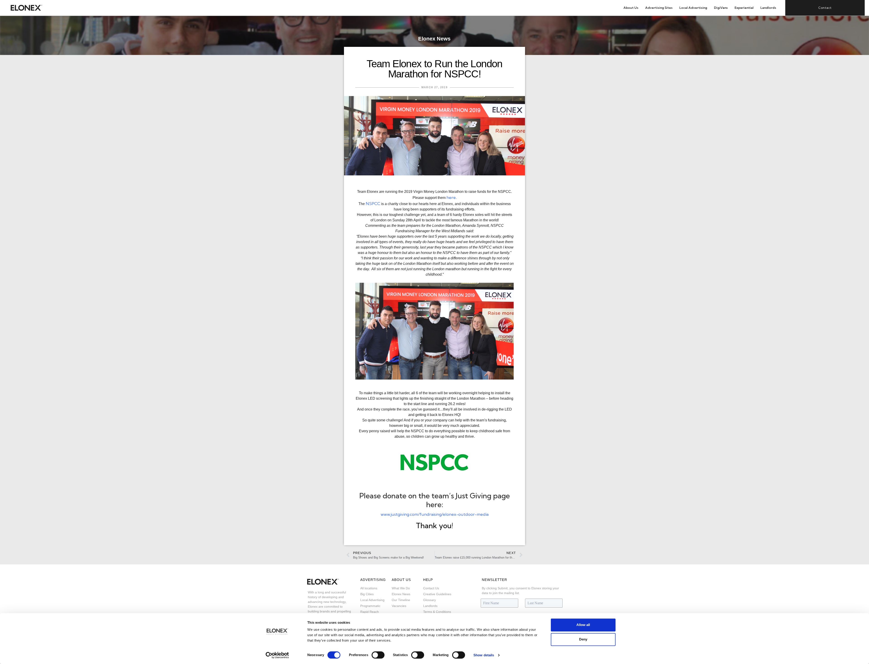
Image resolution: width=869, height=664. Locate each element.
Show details (483, 655)
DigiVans (721, 8)
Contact (825, 8)
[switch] (378, 655)
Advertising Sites (659, 8)
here (451, 197)
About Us (630, 8)
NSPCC (373, 203)
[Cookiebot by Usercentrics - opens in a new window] (277, 655)
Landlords (768, 8)
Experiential (744, 8)
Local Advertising (693, 8)
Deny (583, 639)
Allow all (583, 625)
